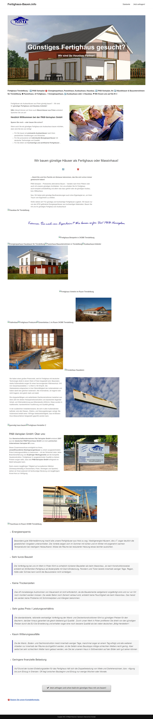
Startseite (126, 4)
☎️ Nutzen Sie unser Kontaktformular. (24, 700)
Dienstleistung (133, 169)
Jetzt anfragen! (139, 4)
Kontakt (94, 716)
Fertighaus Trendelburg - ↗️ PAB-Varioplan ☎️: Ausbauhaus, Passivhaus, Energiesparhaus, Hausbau (82, 169)
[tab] (25, 169)
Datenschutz (87, 716)
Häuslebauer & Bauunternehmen (25, 169)
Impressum (80, 716)
